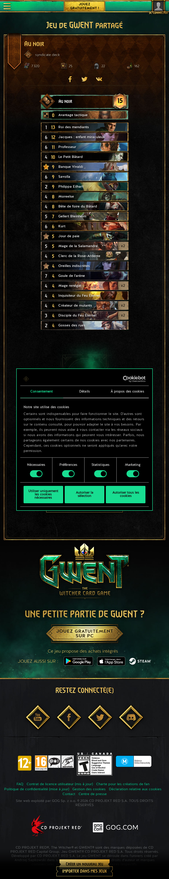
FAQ (20, 784)
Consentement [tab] (41, 391)
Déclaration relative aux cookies (135, 789)
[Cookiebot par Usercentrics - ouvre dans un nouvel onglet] (126, 379)
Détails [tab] (84, 391)
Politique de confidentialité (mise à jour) (36, 789)
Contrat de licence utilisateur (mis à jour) (60, 784)
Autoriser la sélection (84, 494)
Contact (68, 794)
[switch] (68, 473)
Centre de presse (93, 794)
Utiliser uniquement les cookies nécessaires (43, 495)
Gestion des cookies (89, 789)
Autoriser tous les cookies (125, 494)
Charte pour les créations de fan (122, 784)
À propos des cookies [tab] (127, 391)
